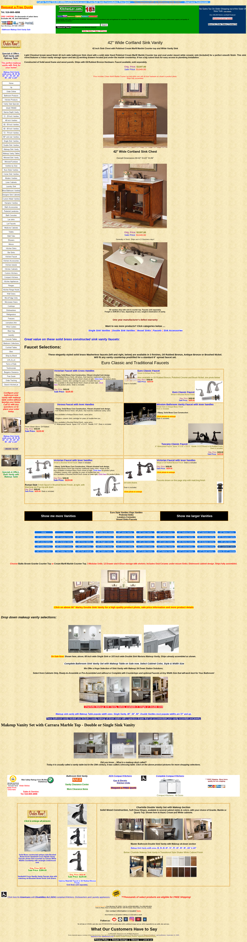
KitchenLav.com (100, 906)
